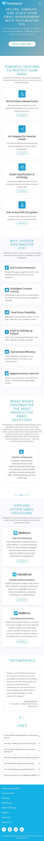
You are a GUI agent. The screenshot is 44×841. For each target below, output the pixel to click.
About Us (6, 817)
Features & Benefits (11, 788)
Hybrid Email (8, 793)
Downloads (7, 802)
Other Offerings (9, 807)
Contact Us (7, 822)
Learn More (22, 115)
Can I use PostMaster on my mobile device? (19, 769)
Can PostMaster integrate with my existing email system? (21, 736)
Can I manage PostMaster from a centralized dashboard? (19, 750)
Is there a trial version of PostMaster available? (20, 775)
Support (5, 812)
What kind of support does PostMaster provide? (21, 757)
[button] (15, 495)
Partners (6, 798)
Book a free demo (22, 44)
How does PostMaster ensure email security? (20, 743)
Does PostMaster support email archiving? (19, 763)
